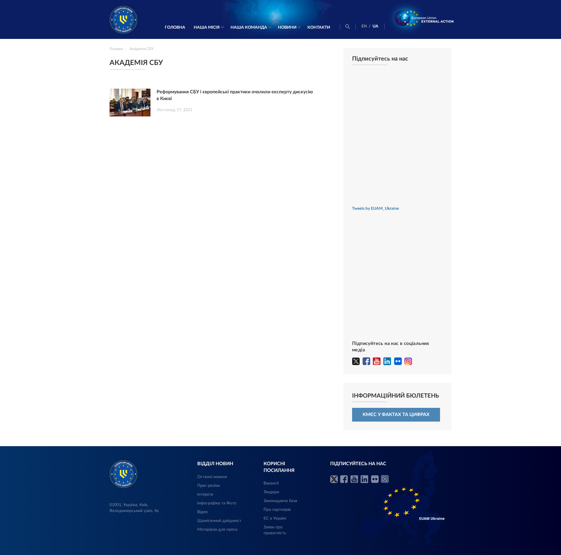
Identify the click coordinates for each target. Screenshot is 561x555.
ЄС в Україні (275, 518)
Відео (202, 512)
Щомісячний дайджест (219, 521)
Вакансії (271, 483)
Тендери (271, 492)
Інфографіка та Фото (216, 503)
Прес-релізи (208, 486)
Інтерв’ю (205, 494)
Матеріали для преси (217, 529)
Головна (175, 27)
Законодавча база (280, 501)
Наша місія (207, 27)
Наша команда (249, 27)
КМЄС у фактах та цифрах (396, 414)
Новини (287, 27)
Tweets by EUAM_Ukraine (375, 209)
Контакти (318, 27)
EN (364, 26)
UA (375, 26)
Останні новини (212, 477)
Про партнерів (277, 510)
